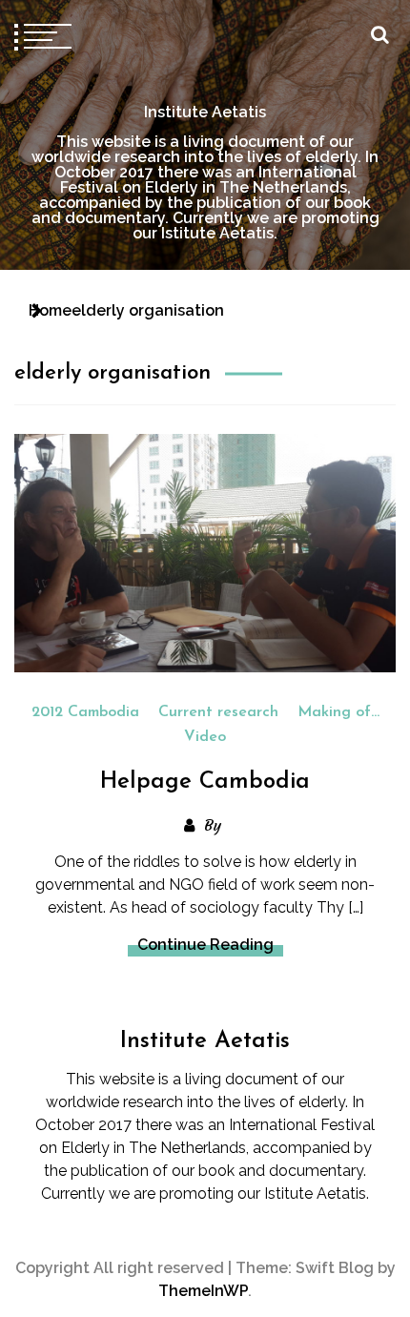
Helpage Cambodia (205, 782)
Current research (218, 712)
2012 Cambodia (85, 712)
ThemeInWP (203, 1291)
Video (205, 737)
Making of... (338, 712)
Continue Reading (205, 945)
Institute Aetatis (205, 112)
